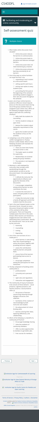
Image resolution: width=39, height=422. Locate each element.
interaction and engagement (24, 280)
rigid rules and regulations (23, 278)
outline (35, 407)
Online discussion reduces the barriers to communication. (23, 55)
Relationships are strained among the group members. (22, 157)
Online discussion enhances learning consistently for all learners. (23, 71)
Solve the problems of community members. (21, 325)
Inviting (17, 230)
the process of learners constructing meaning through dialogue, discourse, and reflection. (23, 295)
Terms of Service (7, 398)
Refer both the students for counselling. (23, 117)
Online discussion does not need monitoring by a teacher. (23, 66)
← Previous (6, 361)
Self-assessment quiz (18, 30)
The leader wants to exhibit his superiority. (23, 153)
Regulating (18, 233)
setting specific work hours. (24, 84)
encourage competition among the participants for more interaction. (23, 262)
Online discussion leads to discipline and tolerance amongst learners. (23, 60)
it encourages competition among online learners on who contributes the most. (23, 187)
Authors (26, 398)
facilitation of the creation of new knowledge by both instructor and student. (23, 303)
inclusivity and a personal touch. (22, 274)
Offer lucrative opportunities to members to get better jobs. (23, 330)
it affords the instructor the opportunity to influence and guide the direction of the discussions (23, 180)
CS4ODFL (7, 3)
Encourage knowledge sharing (25, 322)
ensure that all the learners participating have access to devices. (23, 256)
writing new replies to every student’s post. (23, 87)
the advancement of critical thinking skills (23, 308)
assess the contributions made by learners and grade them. (22, 250)
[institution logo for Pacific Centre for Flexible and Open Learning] (19, 388)
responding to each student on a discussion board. (23, 80)
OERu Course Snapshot (9, 405)
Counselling (19, 228)
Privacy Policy (18, 398)
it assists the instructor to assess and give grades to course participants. (23, 193)
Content (5, 401)
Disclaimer (34, 398)
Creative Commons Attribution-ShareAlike (27, 401)
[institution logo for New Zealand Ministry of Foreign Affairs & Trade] (19, 380)
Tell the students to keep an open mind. (23, 122)
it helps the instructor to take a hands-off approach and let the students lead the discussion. (23, 200)
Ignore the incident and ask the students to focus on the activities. (23, 133)
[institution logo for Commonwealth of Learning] (19, 374)
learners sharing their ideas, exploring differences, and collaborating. (23, 313)
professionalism (20, 271)
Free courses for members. (24, 333)
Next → (33, 361)
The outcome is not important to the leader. (23, 162)
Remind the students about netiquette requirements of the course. (23, 127)
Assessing (18, 225)
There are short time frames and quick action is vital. (23, 148)
